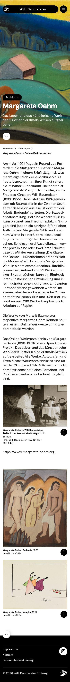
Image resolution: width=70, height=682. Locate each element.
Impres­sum (10, 649)
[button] (63, 432)
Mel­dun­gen (24, 148)
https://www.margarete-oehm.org (29, 452)
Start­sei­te (8, 148)
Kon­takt (8, 654)
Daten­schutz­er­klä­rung (18, 660)
